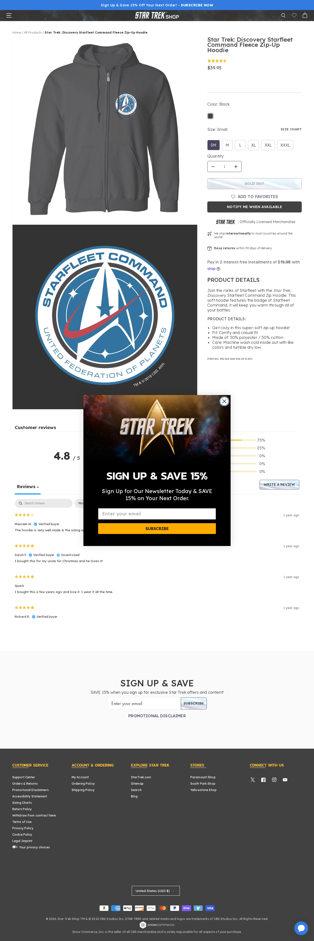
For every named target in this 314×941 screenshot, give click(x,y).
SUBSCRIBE (157, 528)
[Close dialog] (224, 401)
